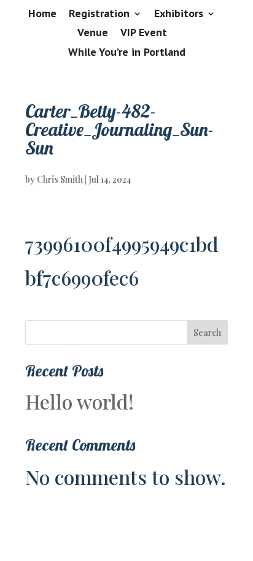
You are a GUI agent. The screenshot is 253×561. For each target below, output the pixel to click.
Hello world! (79, 401)
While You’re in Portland (126, 53)
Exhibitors (178, 14)
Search (207, 332)
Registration (99, 14)
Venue (92, 33)
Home (42, 14)
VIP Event (143, 33)
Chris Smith (60, 179)
